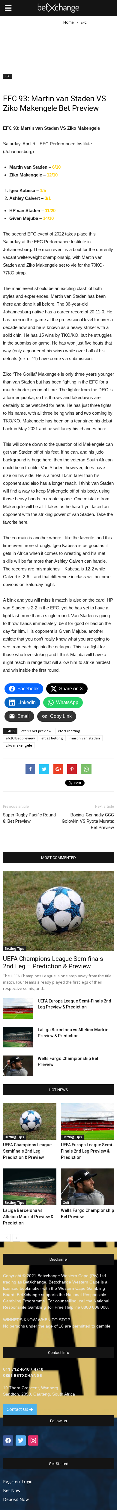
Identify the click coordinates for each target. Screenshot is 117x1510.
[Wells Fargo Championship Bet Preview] (18, 1066)
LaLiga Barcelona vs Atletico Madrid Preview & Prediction (28, 1216)
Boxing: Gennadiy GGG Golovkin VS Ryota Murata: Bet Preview (88, 821)
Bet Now (11, 1490)
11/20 (50, 210)
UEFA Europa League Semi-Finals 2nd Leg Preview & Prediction (87, 1151)
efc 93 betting (69, 731)
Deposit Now (16, 1499)
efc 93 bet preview (36, 731)
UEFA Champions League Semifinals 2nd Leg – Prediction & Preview (53, 962)
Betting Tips (14, 948)
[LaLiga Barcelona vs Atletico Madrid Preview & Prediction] (18, 1037)
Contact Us (18, 1409)
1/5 (43, 190)
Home (68, 22)
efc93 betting (52, 738)
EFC (7, 76)
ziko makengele (19, 745)
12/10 (52, 174)
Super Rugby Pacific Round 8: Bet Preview (29, 818)
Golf (66, 1203)
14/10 (48, 218)
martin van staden (85, 738)
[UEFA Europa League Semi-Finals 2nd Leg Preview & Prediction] (18, 1008)
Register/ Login (17, 1481)
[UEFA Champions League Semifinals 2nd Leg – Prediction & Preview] (58, 911)
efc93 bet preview (20, 738)
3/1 (47, 198)
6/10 (56, 167)
